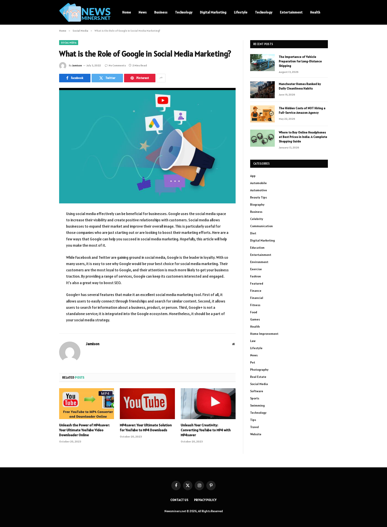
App (253, 176)
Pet (252, 362)
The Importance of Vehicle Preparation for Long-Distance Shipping (300, 61)
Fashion (255, 276)
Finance (255, 291)
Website (255, 434)
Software (256, 391)
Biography (257, 205)
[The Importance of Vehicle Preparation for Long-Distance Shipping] (262, 62)
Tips (253, 420)
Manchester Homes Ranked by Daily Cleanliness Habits (300, 86)
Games (255, 319)
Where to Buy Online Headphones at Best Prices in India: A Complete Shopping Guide (303, 136)
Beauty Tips (258, 197)
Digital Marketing (213, 12)
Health (315, 12)
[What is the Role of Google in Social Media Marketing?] (147, 145)
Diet (253, 233)
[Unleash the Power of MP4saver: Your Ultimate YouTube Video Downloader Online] (86, 403)
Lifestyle (240, 12)
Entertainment (291, 12)
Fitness (255, 305)
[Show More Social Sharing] (161, 78)
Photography (259, 370)
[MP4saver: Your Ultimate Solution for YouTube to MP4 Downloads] (147, 403)
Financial (256, 298)
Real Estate (258, 377)
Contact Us (179, 500)
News (143, 12)
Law (253, 341)
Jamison (77, 65)
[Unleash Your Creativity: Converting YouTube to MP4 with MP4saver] (208, 403)
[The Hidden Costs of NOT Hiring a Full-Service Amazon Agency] (262, 113)
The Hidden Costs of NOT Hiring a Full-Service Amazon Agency (302, 110)
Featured (256, 283)
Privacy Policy (205, 500)
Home (126, 12)
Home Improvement (264, 334)
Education (257, 248)
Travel (254, 427)
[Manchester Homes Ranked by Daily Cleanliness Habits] (262, 89)
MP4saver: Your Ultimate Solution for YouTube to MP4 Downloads (146, 427)
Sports (254, 398)
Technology (183, 12)
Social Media (68, 42)
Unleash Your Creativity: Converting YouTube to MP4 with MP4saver (206, 430)
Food (253, 312)
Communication (261, 226)
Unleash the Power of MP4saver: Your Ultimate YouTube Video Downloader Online (84, 430)
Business (161, 12)
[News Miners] (85, 12)
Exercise (256, 269)
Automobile (258, 183)
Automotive (258, 190)
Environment (259, 262)
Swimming (257, 405)
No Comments (117, 65)
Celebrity (256, 219)
